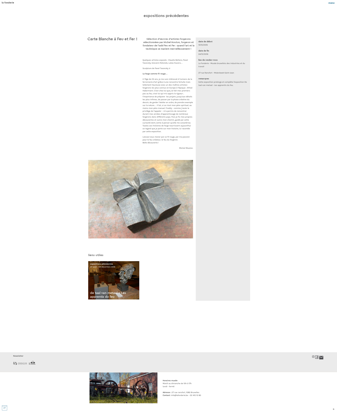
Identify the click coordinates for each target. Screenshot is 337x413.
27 (4, 408)
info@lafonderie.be (179, 395)
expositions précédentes (166, 16)
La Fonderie (8, 3)
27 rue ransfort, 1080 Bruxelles (181, 392)
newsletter (18, 356)
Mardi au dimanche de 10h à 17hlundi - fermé (177, 383)
